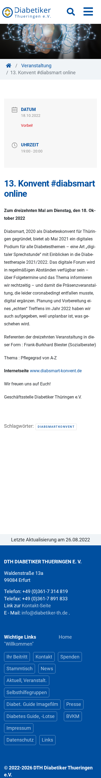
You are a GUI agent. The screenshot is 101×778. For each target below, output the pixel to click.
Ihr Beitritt (16, 657)
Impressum (18, 728)
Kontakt (44, 657)
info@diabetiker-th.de (45, 613)
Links (47, 740)
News (47, 668)
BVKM (72, 716)
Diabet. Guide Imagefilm (32, 704)
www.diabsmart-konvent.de (56, 370)
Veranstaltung (36, 65)
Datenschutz (20, 740)
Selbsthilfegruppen (26, 692)
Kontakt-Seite (36, 605)
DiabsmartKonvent (56, 427)
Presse (73, 704)
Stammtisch (19, 668)
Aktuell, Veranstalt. (26, 680)
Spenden (69, 657)
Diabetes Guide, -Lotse (30, 716)
